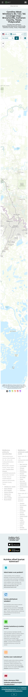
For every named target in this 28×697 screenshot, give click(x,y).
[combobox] (5, 34)
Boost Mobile (7, 499)
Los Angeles (23, 466)
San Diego (22, 477)
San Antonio (23, 475)
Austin (21, 488)
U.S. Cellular (7, 496)
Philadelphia (23, 472)
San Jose (22, 481)
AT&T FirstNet (8, 498)
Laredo (21, 520)
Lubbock (22, 522)
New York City (23, 464)
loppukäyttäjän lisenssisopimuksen (13, 691)
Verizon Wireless (8, 492)
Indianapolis (23, 483)
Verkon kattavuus (17, 38)
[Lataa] (14, 544)
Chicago (22, 468)
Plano (21, 518)
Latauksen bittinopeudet (20, 38)
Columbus (22, 490)
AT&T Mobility (8, 490)
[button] (3, 43)
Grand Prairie (23, 529)
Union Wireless (8, 488)
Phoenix (22, 473)
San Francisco (24, 486)
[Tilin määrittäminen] (25, 2)
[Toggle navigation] (2, 2)
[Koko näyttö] (25, 34)
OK (14, 694)
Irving (21, 525)
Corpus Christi (23, 516)
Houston (22, 470)
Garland (22, 524)
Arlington (22, 514)
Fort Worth (22, 511)
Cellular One (7, 494)
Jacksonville (23, 485)
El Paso (22, 512)
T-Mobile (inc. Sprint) (9, 486)
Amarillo (22, 527)
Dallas (21, 479)
